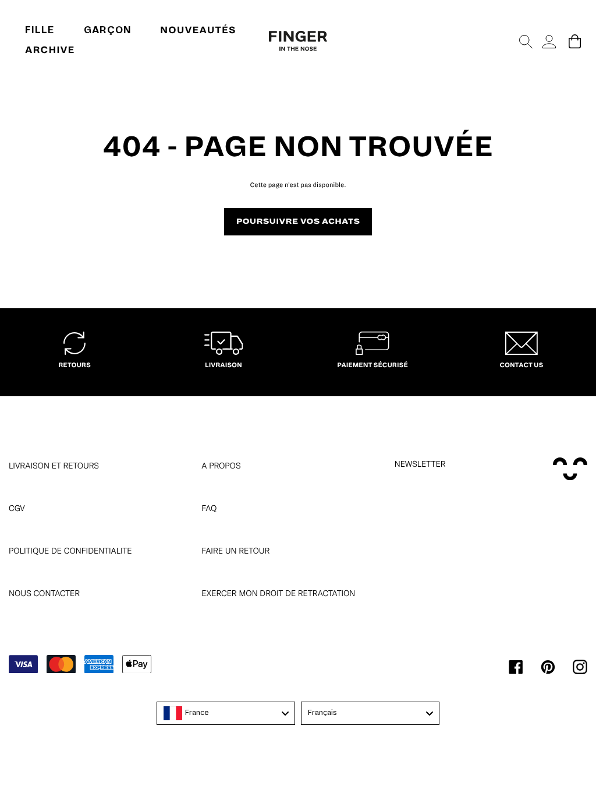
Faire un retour (235, 550)
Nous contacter (44, 593)
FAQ (209, 508)
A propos (220, 465)
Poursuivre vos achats (298, 221)
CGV (17, 508)
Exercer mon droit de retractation (278, 593)
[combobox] (226, 713)
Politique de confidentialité (70, 550)
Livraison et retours (54, 465)
